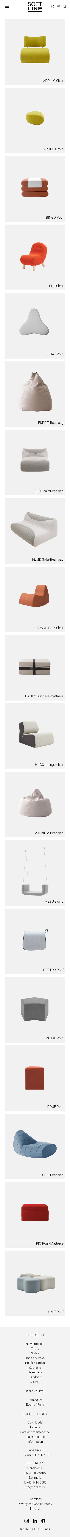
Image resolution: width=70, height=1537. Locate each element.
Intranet (35, 1508)
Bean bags (35, 1372)
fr (41, 1455)
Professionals (35, 1414)
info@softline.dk (35, 1487)
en (22, 1455)
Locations (35, 1499)
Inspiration (35, 1391)
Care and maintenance (35, 1432)
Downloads (35, 1422)
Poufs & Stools (35, 1363)
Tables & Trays (35, 1358)
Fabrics (35, 1427)
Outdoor (35, 1377)
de (35, 1455)
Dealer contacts (35, 1437)
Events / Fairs (35, 1404)
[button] (14, 6)
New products (35, 1344)
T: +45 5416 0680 (35, 1482)
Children (35, 1382)
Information (35, 1441)
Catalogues (35, 1400)
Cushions (35, 1367)
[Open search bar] (64, 7)
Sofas (35, 1353)
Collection (35, 1335)
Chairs (35, 1348)
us (29, 1455)
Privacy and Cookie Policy (35, 1504)
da (47, 1455)
